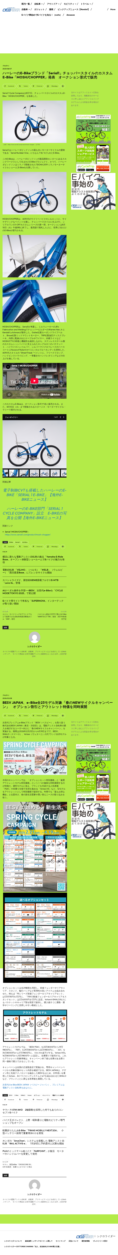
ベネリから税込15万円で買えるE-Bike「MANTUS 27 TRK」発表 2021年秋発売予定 (51, 616)
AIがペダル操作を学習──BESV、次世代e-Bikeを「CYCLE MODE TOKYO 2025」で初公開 (33, 592)
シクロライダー (34, 646)
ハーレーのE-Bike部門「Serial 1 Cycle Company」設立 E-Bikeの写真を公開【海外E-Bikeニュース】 (34, 513)
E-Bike (11, 542)
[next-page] (7, 609)
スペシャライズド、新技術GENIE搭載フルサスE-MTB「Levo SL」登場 (30, 581)
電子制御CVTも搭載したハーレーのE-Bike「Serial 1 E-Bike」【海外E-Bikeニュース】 (34, 495)
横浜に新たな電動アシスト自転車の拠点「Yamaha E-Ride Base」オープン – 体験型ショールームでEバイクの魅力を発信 (34, 559)
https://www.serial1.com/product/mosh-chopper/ (27, 534)
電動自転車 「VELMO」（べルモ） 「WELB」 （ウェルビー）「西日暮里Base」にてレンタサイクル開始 (33, 571)
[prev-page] (4, 609)
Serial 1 (17, 542)
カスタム (24, 542)
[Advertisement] (59, 36)
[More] (62, 86)
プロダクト (6, 66)
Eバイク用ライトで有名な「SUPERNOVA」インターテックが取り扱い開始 (33, 602)
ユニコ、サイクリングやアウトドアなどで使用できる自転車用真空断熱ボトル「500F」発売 (17, 616)
